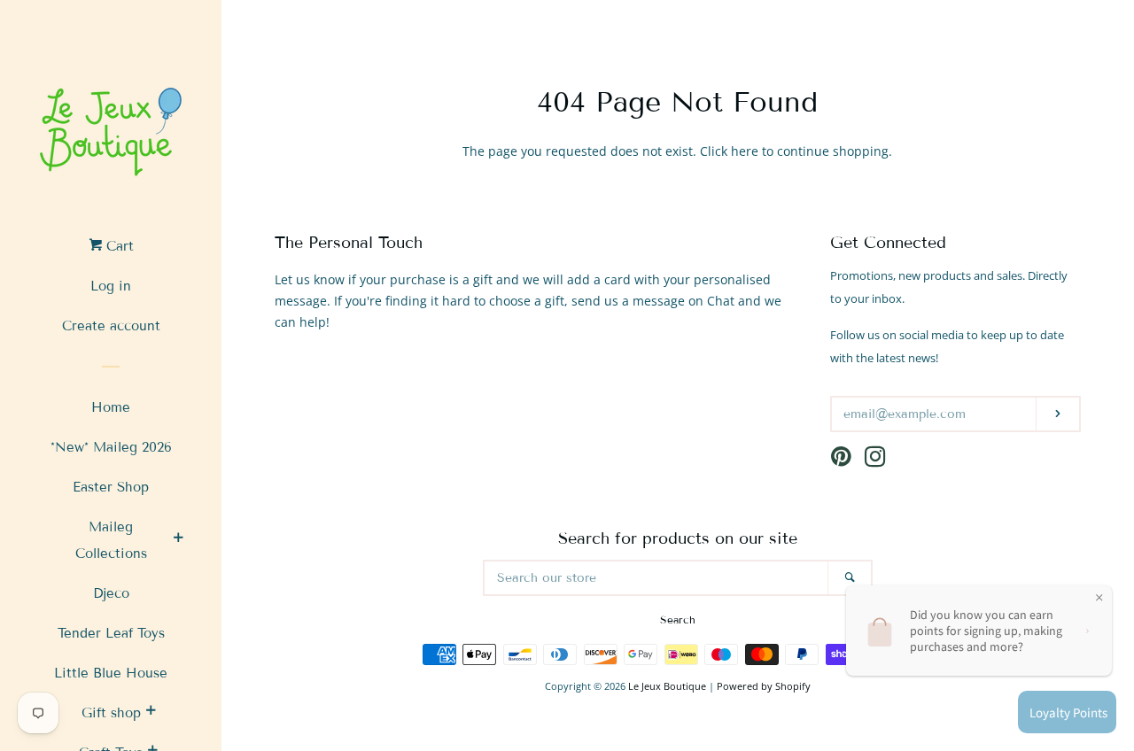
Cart (118, 246)
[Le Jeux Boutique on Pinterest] (841, 460)
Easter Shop (111, 487)
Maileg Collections (111, 540)
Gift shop (111, 713)
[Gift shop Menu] (150, 713)
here (744, 151)
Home (110, 407)
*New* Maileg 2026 (111, 447)
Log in (110, 286)
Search (677, 619)
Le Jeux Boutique (667, 686)
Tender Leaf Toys (111, 633)
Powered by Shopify (764, 686)
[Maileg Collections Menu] (178, 540)
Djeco (111, 593)
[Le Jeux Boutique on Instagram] (875, 460)
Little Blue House (110, 673)
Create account (111, 326)
